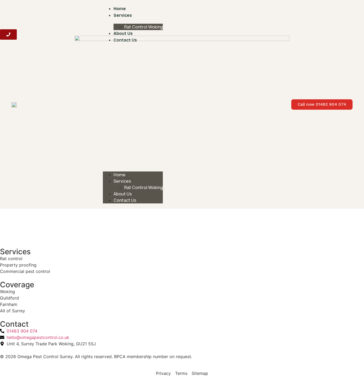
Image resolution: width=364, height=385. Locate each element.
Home (120, 8)
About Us (123, 33)
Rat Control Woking (143, 27)
